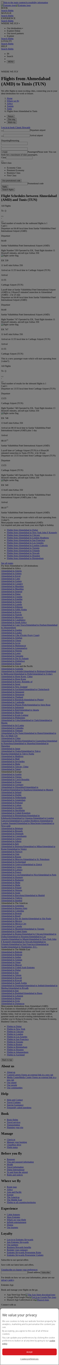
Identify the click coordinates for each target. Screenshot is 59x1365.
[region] (29, 1336)
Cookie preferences (29, 1359)
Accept (29, 1352)
